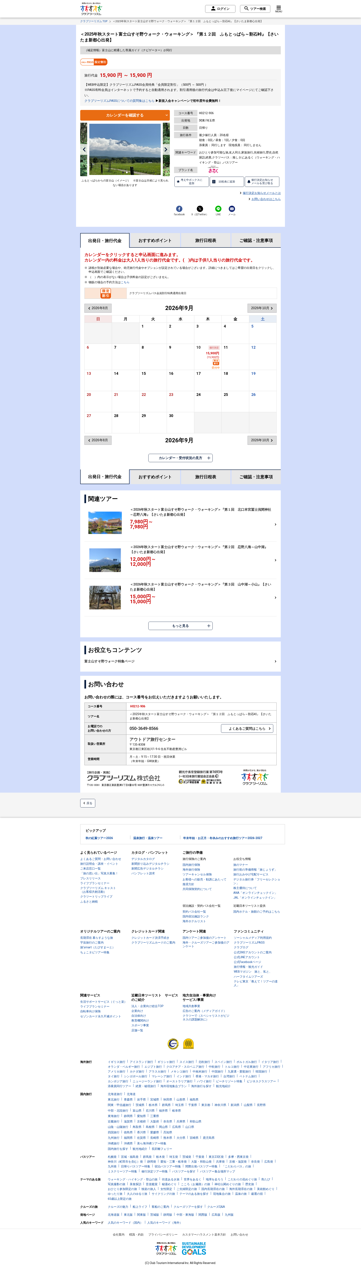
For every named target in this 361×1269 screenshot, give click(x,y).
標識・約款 (136, 1234)
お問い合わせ (239, 1234)
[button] (84, 149)
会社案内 (119, 1234)
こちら (125, 282)
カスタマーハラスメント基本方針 (204, 1234)
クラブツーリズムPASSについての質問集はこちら (119, 101)
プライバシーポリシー (163, 1234)
